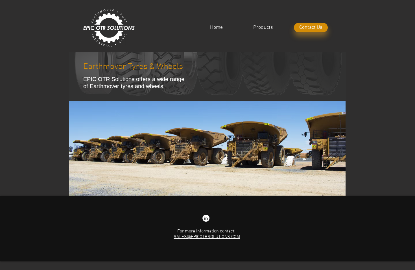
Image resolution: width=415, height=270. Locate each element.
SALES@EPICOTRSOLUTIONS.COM (207, 237)
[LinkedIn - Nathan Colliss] (205, 218)
